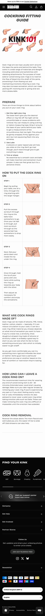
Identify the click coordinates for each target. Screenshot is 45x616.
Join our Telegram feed (22, 552)
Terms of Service (32, 610)
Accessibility (20, 610)
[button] (41, 7)
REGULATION (11, 607)
